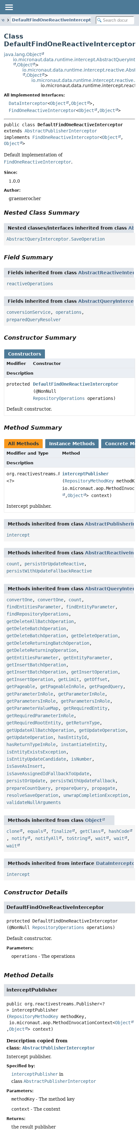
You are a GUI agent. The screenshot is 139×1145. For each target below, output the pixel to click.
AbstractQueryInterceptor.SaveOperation (55, 239)
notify (19, 838)
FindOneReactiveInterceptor (42, 110)
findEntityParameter (90, 606)
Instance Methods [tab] (72, 443)
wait (100, 838)
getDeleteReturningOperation (41, 650)
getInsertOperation (94, 672)
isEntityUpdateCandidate (36, 759)
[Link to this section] (84, 212)
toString (77, 838)
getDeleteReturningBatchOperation (47, 643)
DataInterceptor (28, 103)
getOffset (95, 679)
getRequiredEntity (85, 708)
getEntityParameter (86, 657)
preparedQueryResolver (33, 319)
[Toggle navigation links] (8, 7)
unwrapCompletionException (95, 795)
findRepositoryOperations (37, 614)
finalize (61, 831)
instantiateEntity (83, 744)
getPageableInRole (62, 686)
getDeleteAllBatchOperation (40, 621)
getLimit (68, 679)
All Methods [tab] (23, 443)
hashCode (119, 831)
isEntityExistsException (36, 751)
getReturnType (83, 722)
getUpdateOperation (102, 730)
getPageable (20, 686)
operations (68, 312)
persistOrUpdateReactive (54, 563)
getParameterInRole (29, 694)
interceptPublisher (85, 473)
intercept (18, 535)
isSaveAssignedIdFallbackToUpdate (47, 773)
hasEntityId (72, 737)
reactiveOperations (29, 283)
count (12, 563)
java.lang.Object (22, 54)
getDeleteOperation (94, 635)
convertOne (19, 599)
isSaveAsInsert (24, 766)
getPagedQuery (106, 686)
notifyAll (47, 838)
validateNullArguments (33, 802)
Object (24, 64)
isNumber (81, 759)
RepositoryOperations (59, 398)
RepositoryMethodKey (89, 480)
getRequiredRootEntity (33, 722)
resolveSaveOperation (32, 795)
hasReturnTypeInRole (31, 744)
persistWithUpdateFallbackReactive (49, 570)
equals (35, 831)
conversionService (28, 312)
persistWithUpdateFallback (82, 780)
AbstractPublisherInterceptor (61, 130)
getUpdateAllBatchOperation (40, 730)
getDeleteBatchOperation (36, 628)
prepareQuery (71, 788)
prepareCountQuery (28, 788)
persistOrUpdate (25, 780)
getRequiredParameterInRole (40, 715)
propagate (103, 788)
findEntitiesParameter (33, 606)
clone (12, 831)
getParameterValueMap (32, 708)
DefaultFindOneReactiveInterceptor (54, 19)
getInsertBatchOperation (36, 664)
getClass (90, 831)
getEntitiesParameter (32, 657)
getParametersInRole (31, 701)
